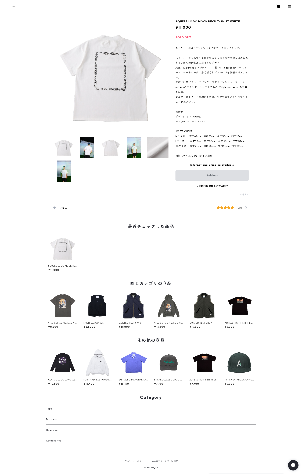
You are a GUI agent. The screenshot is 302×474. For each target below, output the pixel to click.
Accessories (53, 440)
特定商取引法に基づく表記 (165, 461)
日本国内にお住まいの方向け (212, 185)
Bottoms (51, 419)
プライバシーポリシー (135, 461)
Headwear (52, 430)
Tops (49, 408)
